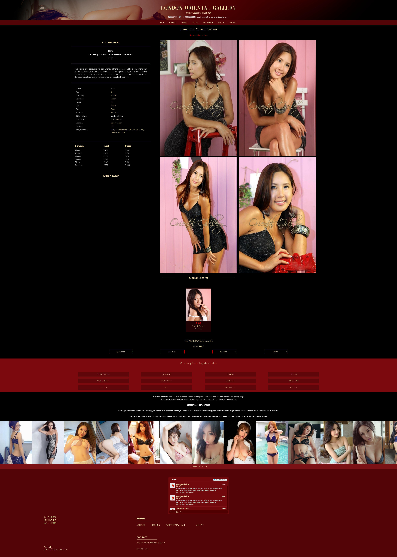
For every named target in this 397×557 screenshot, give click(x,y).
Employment (208, 23)
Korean (113, 95)
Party (142, 130)
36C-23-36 (114, 112)
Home (162, 23)
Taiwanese (230, 381)
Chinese (293, 387)
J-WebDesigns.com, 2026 (56, 549)
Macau (294, 374)
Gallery (172, 23)
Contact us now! (198, 466)
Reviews (195, 23)
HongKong (167, 381)
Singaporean (103, 381)
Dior (198, 323)
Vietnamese (230, 387)
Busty (113, 130)
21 (112, 92)
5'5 (112, 102)
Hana (205, 35)
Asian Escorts (122, 130)
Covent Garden (116, 119)
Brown (113, 106)
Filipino (103, 387)
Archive (200, 525)
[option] (16, 442)
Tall (130, 130)
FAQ (183, 525)
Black (113, 109)
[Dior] (198, 304)
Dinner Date (115, 132)
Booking (184, 23)
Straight (113, 99)
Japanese (167, 374)
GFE (112, 126)
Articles (233, 23)
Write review (172, 525)
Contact (221, 23)
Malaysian (293, 381)
